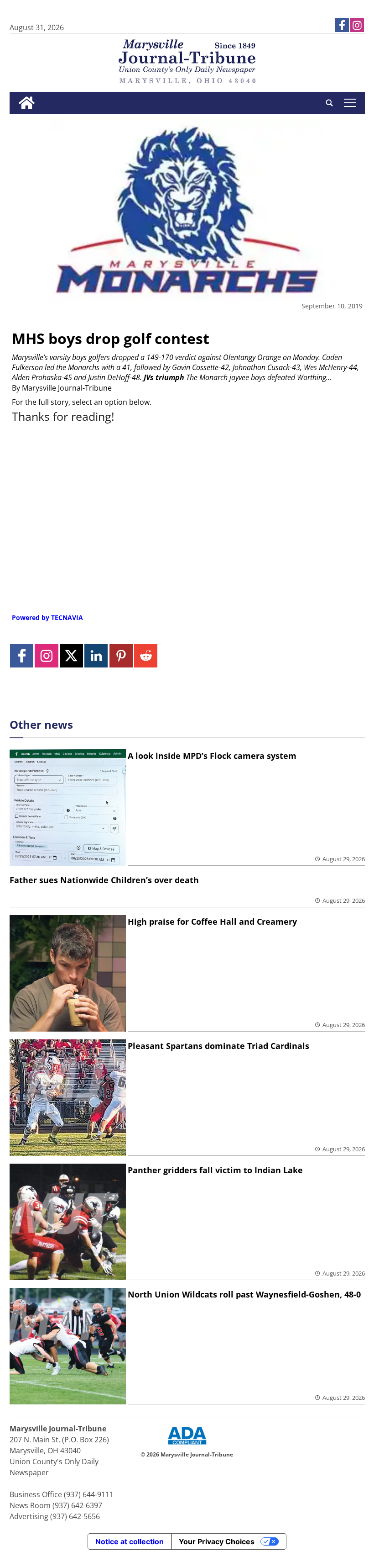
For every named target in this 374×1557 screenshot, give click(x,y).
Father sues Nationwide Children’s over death (104, 879)
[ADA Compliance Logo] (187, 1445)
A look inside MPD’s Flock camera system (212, 755)
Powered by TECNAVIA (47, 617)
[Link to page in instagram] (357, 25)
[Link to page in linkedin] (96, 655)
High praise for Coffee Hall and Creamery (212, 921)
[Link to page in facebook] (342, 25)
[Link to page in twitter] (71, 655)
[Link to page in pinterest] (121, 655)
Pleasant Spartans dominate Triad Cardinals (218, 1045)
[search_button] (329, 103)
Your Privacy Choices (217, 1541)
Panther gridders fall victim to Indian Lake (215, 1170)
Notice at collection (129, 1541)
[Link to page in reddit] (145, 655)
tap (349, 103)
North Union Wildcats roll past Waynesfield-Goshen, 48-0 (244, 1294)
